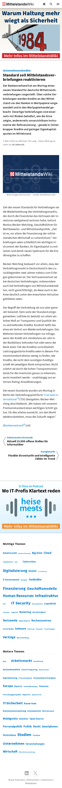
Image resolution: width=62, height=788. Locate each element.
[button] (51, 4)
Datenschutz (44, 670)
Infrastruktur (46, 596)
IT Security (21, 603)
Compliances (8, 562)
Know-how (30, 703)
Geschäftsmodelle (42, 588)
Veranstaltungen (35, 744)
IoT (4, 604)
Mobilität (23, 718)
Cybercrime (29, 561)
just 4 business (18, 779)
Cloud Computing (29, 669)
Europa (8, 686)
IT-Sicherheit (13, 703)
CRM (15, 562)
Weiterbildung (23, 638)
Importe (26, 694)
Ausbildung (38, 661)
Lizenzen (6, 612)
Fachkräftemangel (31, 686)
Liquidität (50, 603)
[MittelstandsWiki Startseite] (17, 4)
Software (20, 629)
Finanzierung (14, 588)
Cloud (47, 553)
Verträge (9, 637)
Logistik (14, 612)
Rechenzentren (41, 621)
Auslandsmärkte (11, 669)
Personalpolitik (12, 726)
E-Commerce (42, 571)
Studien (24, 735)
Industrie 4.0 (36, 695)
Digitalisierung (15, 570)
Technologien (49, 629)
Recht (37, 726)
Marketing (25, 612)
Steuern (39, 629)
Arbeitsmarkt (21, 660)
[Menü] (58, 4)
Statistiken (9, 735)
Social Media (8, 629)
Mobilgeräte (10, 719)
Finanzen (43, 686)
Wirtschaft (10, 751)
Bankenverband (13, 426)
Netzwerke (10, 620)
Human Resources (18, 596)
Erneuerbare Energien (44, 678)
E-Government (11, 579)
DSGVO (33, 571)
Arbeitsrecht (10, 553)
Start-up (30, 629)
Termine (36, 735)
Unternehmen (13, 743)
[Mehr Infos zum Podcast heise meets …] (31, 507)
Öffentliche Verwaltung (27, 752)
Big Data (37, 553)
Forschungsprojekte (12, 694)
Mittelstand (48, 711)
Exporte (18, 686)
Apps (4, 661)
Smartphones (50, 726)
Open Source (24, 621)
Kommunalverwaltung (14, 711)
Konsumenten (37, 604)
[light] (44, 4)
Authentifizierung (24, 553)
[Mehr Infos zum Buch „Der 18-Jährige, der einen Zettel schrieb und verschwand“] (31, 34)
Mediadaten (31, 783)
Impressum (46, 779)
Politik (28, 726)
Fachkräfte (35, 579)
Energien (24, 580)
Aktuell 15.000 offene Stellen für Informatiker (27, 441)
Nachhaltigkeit (39, 612)
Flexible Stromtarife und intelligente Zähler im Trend (31, 455)
